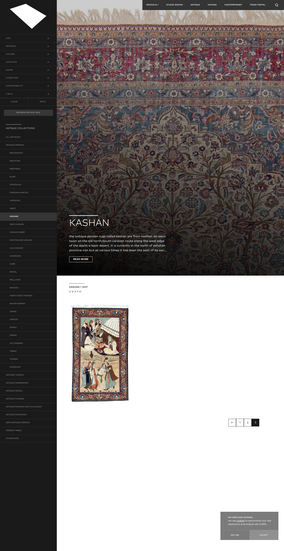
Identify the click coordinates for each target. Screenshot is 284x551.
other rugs (12, 439)
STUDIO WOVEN (174, 5)
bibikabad (15, 169)
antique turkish (15, 375)
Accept (264, 535)
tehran (14, 359)
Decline (235, 535)
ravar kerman (17, 304)
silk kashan (16, 248)
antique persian (15, 145)
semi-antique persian (18, 423)
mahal (13, 272)
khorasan (15, 256)
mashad (14, 288)
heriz (13, 209)
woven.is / (152, 5)
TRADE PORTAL (257, 5)
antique (195, 5)
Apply (43, 102)
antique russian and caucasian (24, 407)
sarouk (14, 320)
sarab (13, 312)
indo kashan (17, 225)
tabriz (13, 351)
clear (14, 102)
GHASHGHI (15, 367)
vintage (212, 5)
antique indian (14, 391)
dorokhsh (15, 185)
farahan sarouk (19, 193)
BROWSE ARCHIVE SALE (28, 113)
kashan (14, 217)
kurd (12, 264)
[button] (28, 38)
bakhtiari (15, 161)
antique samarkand (17, 383)
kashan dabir (17, 232)
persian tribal (14, 431)
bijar (12, 177)
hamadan (15, 201)
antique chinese (15, 399)
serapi (13, 336)
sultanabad (16, 343)
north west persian (21, 296)
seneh (13, 328)
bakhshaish (16, 153)
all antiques (13, 137)
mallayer (15, 280)
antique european (16, 415)
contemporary (233, 5)
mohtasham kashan (21, 240)
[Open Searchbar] (276, 5)
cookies (240, 521)
